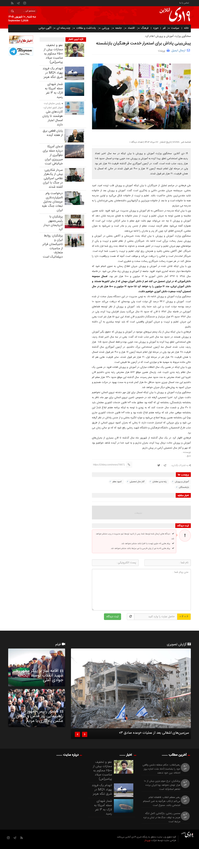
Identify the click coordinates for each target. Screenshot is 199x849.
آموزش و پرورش (182, 482)
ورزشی (105, 28)
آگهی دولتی (44, 28)
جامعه (118, 28)
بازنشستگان (184, 487)
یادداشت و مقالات (86, 28)
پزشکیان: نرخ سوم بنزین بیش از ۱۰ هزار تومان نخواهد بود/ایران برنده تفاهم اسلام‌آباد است (162, 785)
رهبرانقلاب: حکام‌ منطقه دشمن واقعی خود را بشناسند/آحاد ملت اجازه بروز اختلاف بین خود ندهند (161, 769)
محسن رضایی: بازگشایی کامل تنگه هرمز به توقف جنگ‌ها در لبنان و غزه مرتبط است (161, 818)
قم (164, 28)
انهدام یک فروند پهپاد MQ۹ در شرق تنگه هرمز (53, 73)
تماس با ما (184, 2)
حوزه (156, 28)
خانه (186, 28)
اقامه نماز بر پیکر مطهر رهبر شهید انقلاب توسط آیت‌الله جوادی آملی (38, 675)
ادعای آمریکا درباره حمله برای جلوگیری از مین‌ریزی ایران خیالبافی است (53, 155)
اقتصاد (131, 28)
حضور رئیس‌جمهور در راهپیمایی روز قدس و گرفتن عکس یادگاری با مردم (39, 716)
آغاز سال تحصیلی (137, 482)
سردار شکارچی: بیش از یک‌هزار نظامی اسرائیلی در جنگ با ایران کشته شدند (53, 179)
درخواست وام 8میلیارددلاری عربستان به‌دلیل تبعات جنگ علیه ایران (52, 202)
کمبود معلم (117, 482)
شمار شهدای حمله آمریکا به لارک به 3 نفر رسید (54, 91)
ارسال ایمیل (178, 50)
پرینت (162, 50)
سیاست (175, 28)
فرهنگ (144, 28)
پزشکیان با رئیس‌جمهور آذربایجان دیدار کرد (53, 223)
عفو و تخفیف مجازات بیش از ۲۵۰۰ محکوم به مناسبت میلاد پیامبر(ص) (53, 54)
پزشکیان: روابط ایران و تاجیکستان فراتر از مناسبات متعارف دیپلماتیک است (53, 246)
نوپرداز (148, 840)
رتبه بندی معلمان (160, 482)
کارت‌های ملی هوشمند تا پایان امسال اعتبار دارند (52, 118)
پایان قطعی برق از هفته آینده (53, 133)
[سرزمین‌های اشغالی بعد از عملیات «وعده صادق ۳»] (131, 688)
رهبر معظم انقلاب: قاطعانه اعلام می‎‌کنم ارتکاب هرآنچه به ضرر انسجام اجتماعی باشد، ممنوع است (161, 801)
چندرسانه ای (63, 28)
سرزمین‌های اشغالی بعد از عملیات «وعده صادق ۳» (154, 733)
